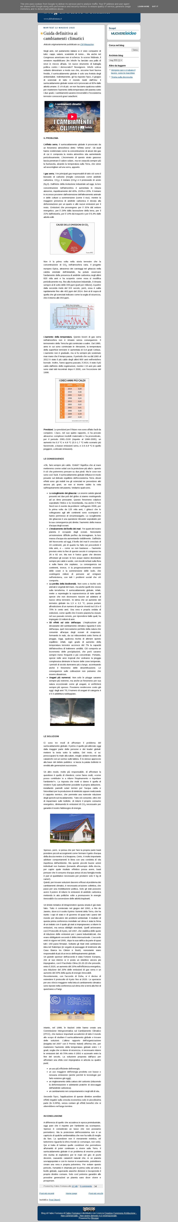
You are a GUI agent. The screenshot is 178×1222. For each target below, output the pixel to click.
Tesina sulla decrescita (122, 77)
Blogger (95, 1218)
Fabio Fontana (72, 1213)
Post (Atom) (54, 1200)
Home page (71, 1193)
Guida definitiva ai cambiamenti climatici (64, 36)
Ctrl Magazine (87, 44)
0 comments (86, 1186)
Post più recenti (46, 1193)
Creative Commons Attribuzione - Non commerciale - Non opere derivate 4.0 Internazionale (99, 1214)
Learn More (143, 6)
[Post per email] (94, 1186)
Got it (155, 6)
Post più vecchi (96, 1193)
